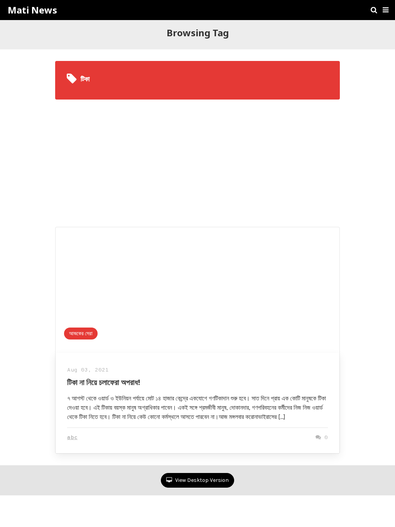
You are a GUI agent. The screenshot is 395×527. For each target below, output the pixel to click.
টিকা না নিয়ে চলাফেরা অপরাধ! (103, 382)
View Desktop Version (201, 480)
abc (72, 437)
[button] (385, 10)
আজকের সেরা (81, 333)
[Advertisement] (197, 157)
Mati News (32, 10)
